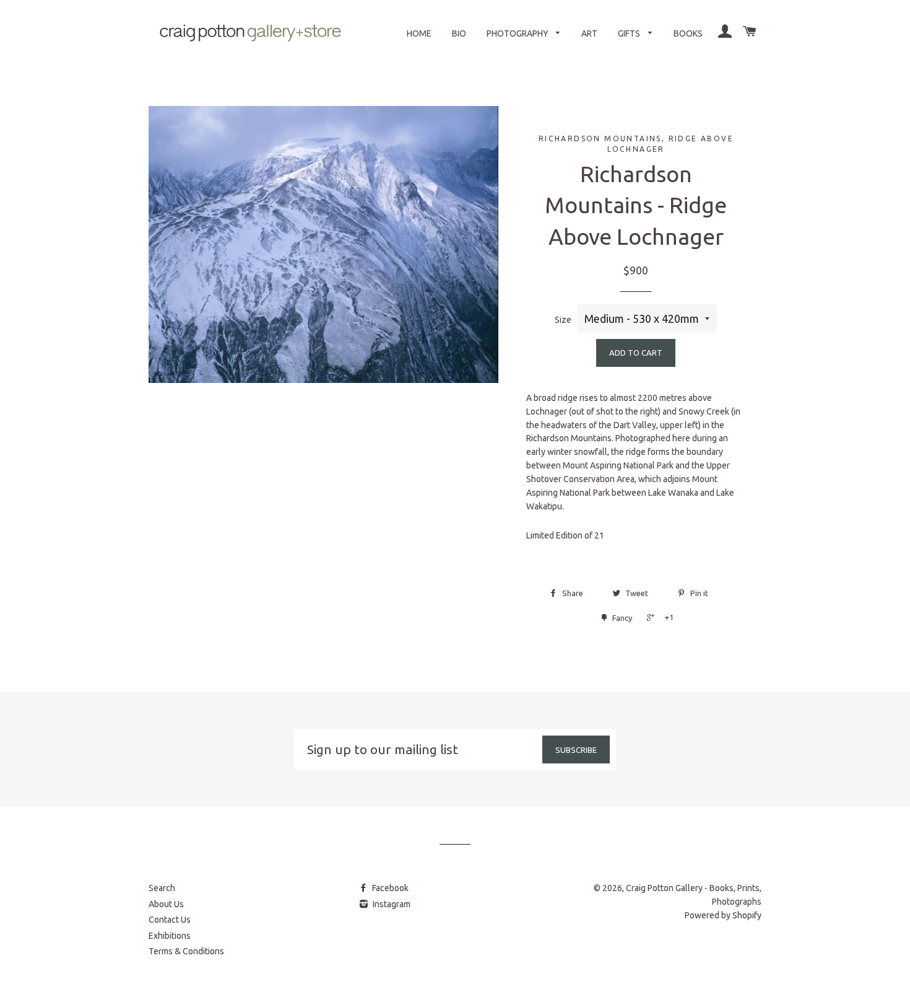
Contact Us (170, 920)
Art (589, 33)
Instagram (390, 904)
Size (563, 320)
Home (419, 33)
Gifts (630, 33)
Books (688, 33)
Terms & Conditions (186, 951)
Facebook (389, 888)
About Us (166, 904)
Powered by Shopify (723, 915)
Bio (459, 33)
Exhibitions (170, 936)
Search (162, 888)
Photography (518, 33)
